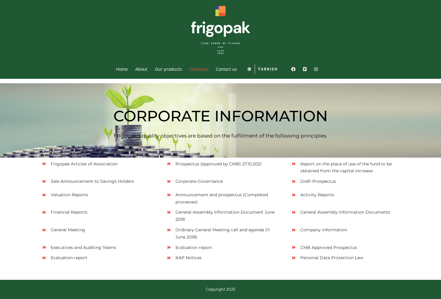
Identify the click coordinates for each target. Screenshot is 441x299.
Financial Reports (69, 212)
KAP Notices (189, 257)
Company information (323, 229)
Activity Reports (317, 194)
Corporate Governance (199, 181)
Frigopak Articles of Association (84, 164)
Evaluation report (194, 247)
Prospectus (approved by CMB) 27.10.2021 (219, 164)
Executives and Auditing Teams (83, 247)
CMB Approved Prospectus (328, 247)
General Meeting (68, 229)
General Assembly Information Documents (345, 212)
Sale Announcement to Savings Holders (92, 181)
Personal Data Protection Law (331, 257)
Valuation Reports (69, 194)
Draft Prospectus (318, 181)
